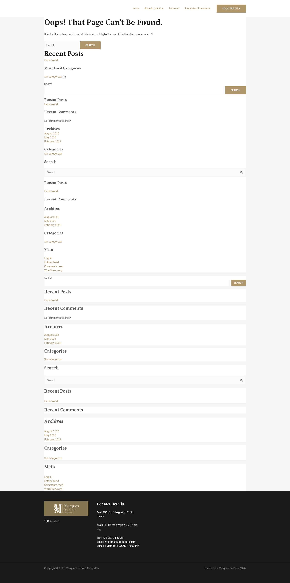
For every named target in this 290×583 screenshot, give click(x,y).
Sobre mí (174, 8)
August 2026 (51, 133)
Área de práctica (153, 8)
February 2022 (52, 141)
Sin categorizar (53, 76)
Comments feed (53, 266)
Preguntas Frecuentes (198, 8)
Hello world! (51, 60)
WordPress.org (53, 270)
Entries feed (51, 262)
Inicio (136, 8)
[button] (231, 9)
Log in (48, 258)
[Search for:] (62, 45)
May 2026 (50, 137)
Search (48, 84)
